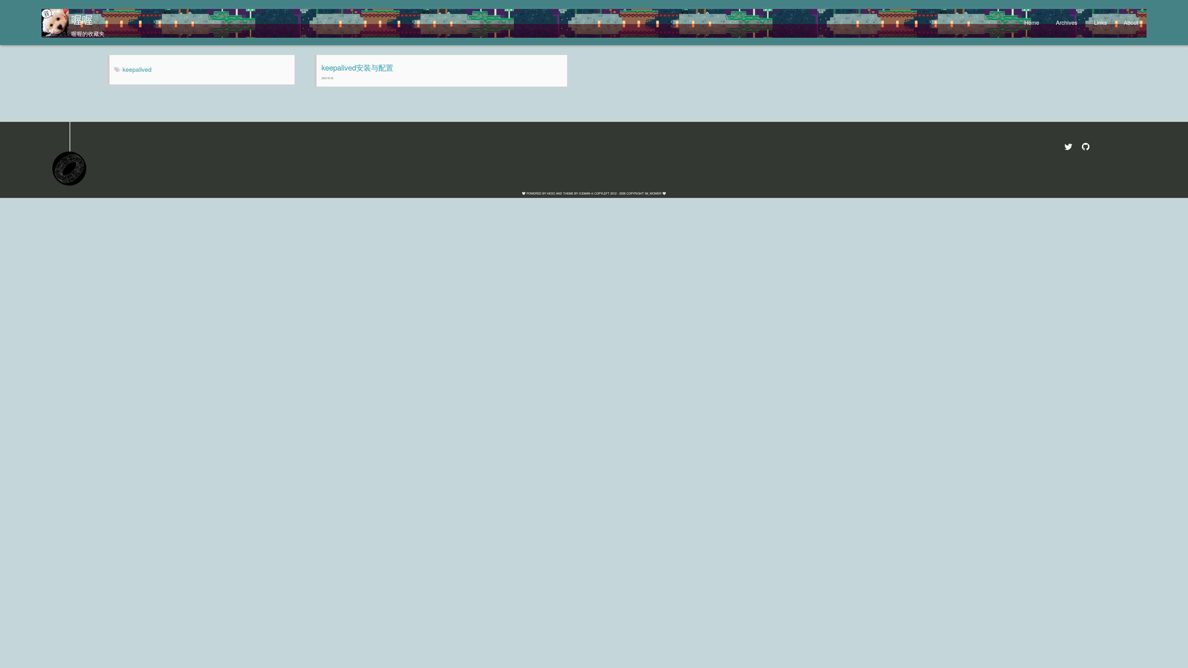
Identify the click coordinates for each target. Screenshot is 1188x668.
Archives (1066, 22)
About (1131, 22)
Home (1031, 22)
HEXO (551, 193)
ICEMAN (584, 193)
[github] (1088, 146)
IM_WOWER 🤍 (655, 193)
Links (1100, 22)
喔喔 (82, 19)
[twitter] (1070, 146)
